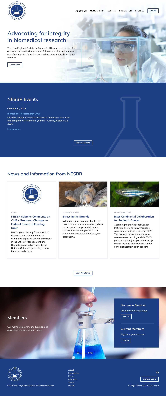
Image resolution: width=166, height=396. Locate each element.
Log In (126, 340)
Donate (153, 10)
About (71, 370)
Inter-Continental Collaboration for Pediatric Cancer (134, 218)
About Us (81, 11)
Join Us (126, 316)
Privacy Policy (153, 385)
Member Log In (149, 379)
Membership (97, 11)
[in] (157, 372)
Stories (139, 11)
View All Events (83, 142)
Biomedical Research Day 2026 (23, 113)
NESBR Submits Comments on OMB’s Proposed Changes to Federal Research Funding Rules (30, 222)
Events (112, 11)
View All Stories (83, 273)
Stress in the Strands (76, 216)
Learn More (15, 64)
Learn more (13, 129)
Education (125, 11)
